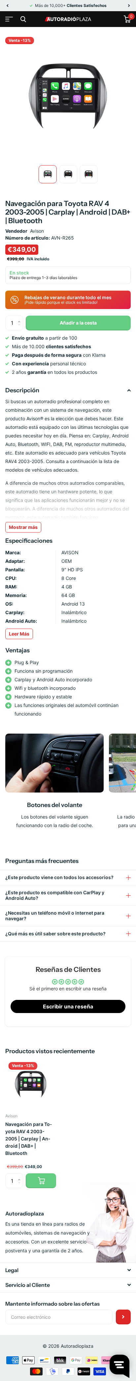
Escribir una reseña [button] (68, 1006)
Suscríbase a (123, 1317)
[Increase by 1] (20, 317)
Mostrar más (23, 527)
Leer (19, 634)
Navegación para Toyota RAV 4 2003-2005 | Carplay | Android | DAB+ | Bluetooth (28, 1138)
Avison (37, 231)
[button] (7, 5)
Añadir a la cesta (78, 323)
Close (23, 19)
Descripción (22, 390)
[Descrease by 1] (20, 328)
